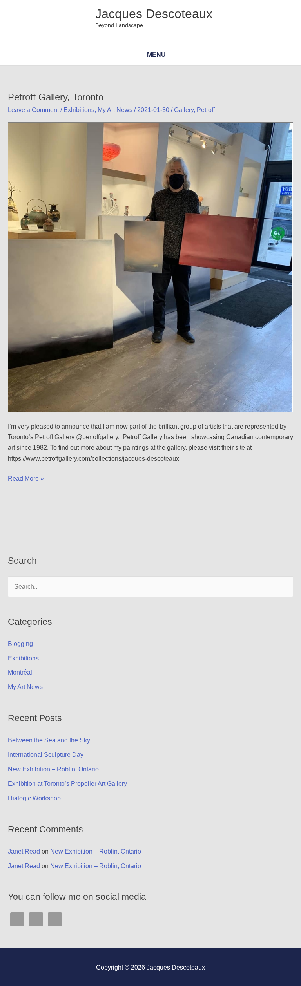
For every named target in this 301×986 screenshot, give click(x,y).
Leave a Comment (33, 109)
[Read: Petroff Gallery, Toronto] (150, 266)
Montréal (20, 672)
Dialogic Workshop (34, 797)
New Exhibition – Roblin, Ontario (53, 769)
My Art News (115, 109)
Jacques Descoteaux (153, 14)
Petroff (206, 109)
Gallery (184, 109)
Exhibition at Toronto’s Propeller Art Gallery (67, 783)
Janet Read (24, 851)
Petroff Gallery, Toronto (55, 97)
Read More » (26, 479)
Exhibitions (78, 109)
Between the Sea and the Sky (49, 740)
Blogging (20, 643)
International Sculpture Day (45, 754)
